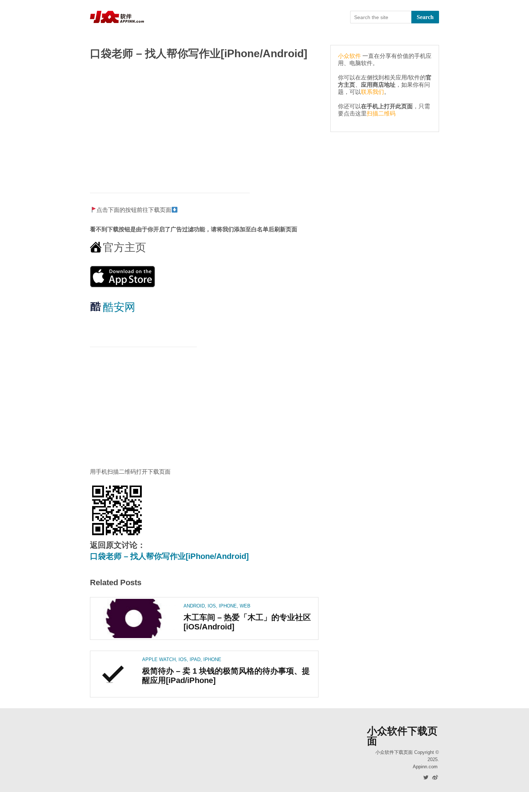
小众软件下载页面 (402, 736)
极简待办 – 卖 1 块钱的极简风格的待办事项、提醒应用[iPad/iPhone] (226, 675)
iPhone (228, 606)
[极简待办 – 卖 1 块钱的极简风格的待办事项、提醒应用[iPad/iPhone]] (113, 674)
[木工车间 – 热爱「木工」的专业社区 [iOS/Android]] (134, 618)
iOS (212, 606)
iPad (195, 659)
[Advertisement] (204, 122)
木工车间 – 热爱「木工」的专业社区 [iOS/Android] (247, 622)
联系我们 (372, 92)
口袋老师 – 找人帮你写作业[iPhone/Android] (169, 556)
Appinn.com (425, 766)
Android (194, 606)
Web (245, 606)
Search (425, 17)
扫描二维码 (381, 113)
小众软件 (349, 56)
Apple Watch (159, 659)
